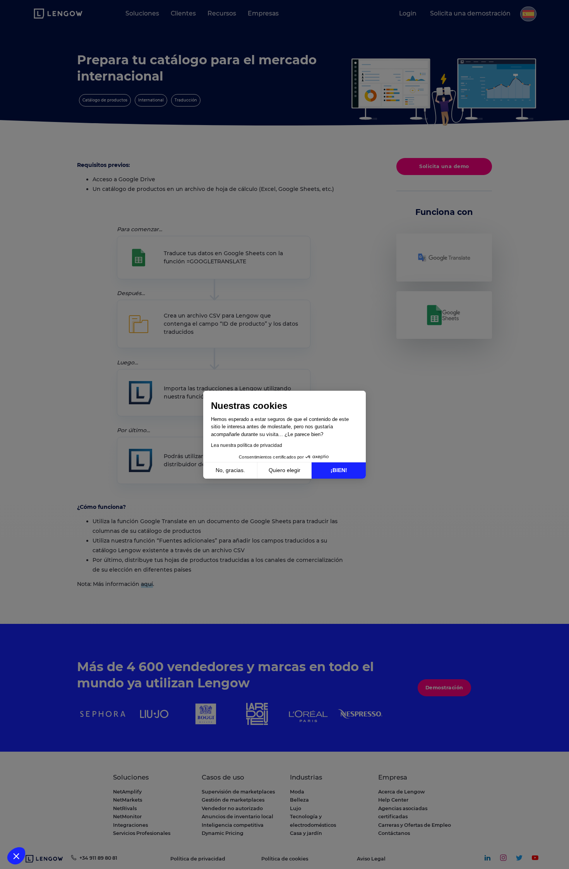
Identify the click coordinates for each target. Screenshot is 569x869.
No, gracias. (230, 470)
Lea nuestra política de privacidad (246, 445)
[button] (16, 856)
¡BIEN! (339, 470)
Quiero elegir (284, 470)
